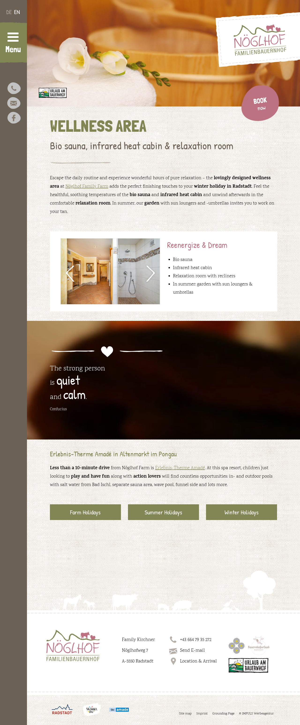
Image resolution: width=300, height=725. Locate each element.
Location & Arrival (198, 661)
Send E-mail (192, 650)
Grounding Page (223, 713)
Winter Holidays (242, 512)
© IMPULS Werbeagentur (256, 713)
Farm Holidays (85, 512)
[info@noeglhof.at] (14, 104)
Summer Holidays (163, 512)
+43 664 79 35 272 (195, 640)
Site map (185, 713)
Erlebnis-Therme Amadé (180, 468)
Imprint (202, 713)
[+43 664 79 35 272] (14, 89)
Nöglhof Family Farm (86, 186)
